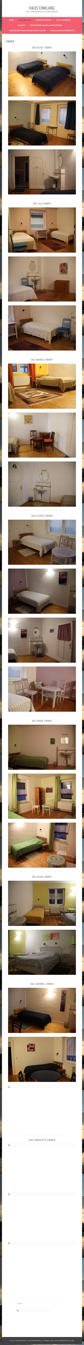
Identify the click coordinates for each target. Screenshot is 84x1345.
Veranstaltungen (43, 20)
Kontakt (21, 25)
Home (11, 20)
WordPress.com (66, 1340)
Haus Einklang (42, 8)
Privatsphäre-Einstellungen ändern (46, 25)
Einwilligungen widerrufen (62, 30)
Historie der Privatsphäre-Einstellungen (27, 30)
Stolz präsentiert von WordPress (25, 1340)
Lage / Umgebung (63, 20)
